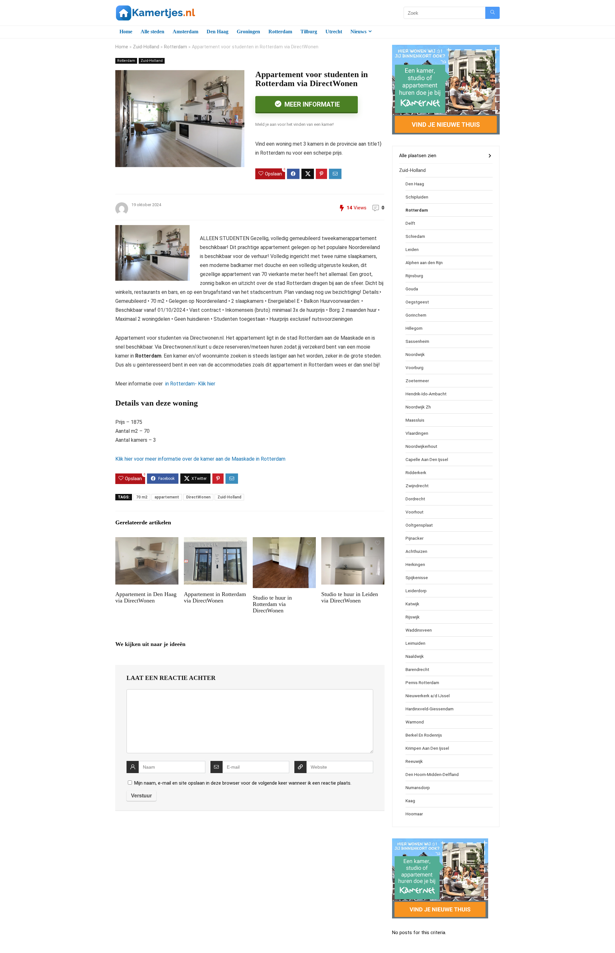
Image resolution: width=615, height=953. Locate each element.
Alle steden (152, 31)
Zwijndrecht (417, 485)
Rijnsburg (414, 275)
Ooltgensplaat (419, 525)
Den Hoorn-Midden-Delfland (432, 774)
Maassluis (415, 420)
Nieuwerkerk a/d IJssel (428, 695)
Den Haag (217, 31)
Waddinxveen (419, 630)
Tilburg (308, 31)
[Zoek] (492, 13)
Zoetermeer (417, 380)
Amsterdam (185, 31)
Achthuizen (416, 551)
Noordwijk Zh (418, 406)
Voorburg (414, 367)
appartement (166, 497)
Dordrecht (415, 498)
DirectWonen (198, 497)
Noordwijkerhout (421, 446)
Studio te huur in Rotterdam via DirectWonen (272, 604)
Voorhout (414, 511)
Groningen (248, 31)
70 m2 (141, 497)
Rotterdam (280, 31)
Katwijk (412, 603)
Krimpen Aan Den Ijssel (427, 748)
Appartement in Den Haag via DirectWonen (145, 597)
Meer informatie (311, 104)
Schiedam (415, 236)
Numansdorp (418, 787)
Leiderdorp (416, 590)
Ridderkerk (416, 472)
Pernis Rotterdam (422, 682)
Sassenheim (417, 341)
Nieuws (358, 31)
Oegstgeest (417, 301)
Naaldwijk (415, 656)
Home (125, 31)
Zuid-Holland (146, 47)
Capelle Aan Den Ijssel (427, 459)
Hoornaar (414, 813)
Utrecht (333, 31)
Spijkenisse (417, 577)
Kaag (410, 800)
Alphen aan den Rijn (424, 262)
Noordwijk (415, 354)
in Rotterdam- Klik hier (189, 384)
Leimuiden (415, 643)
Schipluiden (417, 196)
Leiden (412, 249)
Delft (410, 223)
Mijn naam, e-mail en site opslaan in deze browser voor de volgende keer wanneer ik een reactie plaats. (242, 783)
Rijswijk (413, 616)
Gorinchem (416, 315)
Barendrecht (417, 669)
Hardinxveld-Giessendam (430, 708)
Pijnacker (414, 538)
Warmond (415, 721)
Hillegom (414, 328)
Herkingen (415, 564)
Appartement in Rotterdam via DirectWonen (215, 597)
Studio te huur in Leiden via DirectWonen (349, 597)
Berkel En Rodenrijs (424, 735)
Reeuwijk (414, 761)
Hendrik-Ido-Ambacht (426, 393)
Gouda (412, 288)
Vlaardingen (417, 433)
